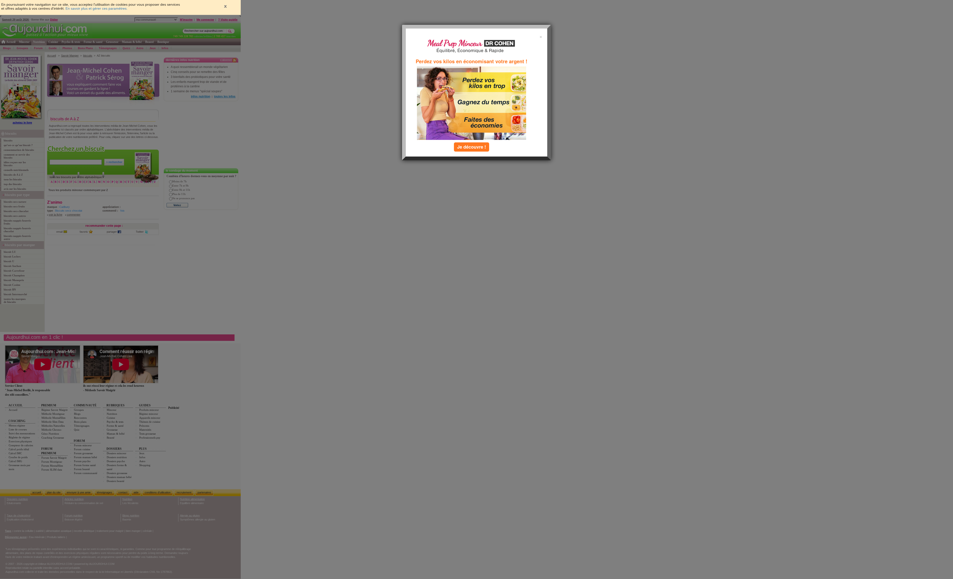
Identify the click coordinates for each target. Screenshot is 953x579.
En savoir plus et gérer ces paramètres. (97, 8)
